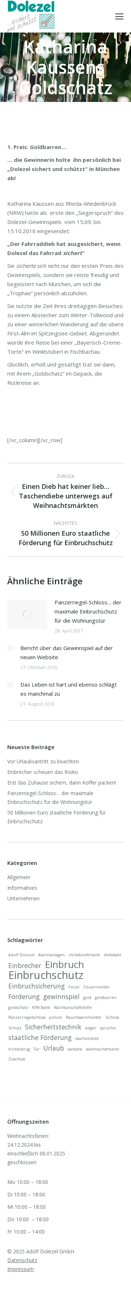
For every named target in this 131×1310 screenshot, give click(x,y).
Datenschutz (22, 1260)
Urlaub (53, 1048)
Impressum (20, 1268)
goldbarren (105, 997)
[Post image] (27, 614)
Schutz (14, 1027)
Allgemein (18, 877)
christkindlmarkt (84, 954)
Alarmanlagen (51, 954)
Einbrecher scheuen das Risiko (42, 771)
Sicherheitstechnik (53, 1026)
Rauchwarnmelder (84, 1017)
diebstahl (112, 954)
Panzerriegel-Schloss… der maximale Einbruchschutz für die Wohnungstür (88, 611)
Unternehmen (23, 898)
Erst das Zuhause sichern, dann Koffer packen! (61, 782)
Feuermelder (97, 987)
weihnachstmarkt (102, 1049)
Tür (36, 1049)
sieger (90, 1027)
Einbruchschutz (45, 975)
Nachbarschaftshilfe (73, 1007)
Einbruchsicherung (36, 985)
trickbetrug (19, 1049)
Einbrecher (24, 965)
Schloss (112, 1017)
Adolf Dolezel (21, 954)
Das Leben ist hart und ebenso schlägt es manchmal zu (68, 689)
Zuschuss (16, 1059)
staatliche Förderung (40, 1037)
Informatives (22, 887)
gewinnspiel (61, 996)
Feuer (74, 987)
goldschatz (18, 1007)
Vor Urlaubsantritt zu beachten (43, 761)
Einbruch (64, 964)
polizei (55, 1017)
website (75, 1049)
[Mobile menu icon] (119, 16)
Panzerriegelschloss (26, 1017)
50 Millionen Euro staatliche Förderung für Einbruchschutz (56, 817)
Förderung (24, 996)
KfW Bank (41, 1007)
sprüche (108, 1027)
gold (87, 997)
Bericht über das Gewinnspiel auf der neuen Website (66, 652)
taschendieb (87, 1038)
